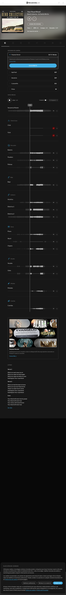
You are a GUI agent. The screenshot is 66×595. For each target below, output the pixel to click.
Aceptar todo (57, 583)
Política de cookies (31, 590)
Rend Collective (32, 14)
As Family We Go (43, 14)
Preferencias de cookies (11, 579)
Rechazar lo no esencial (45, 583)
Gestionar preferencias (29, 583)
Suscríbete (33, 65)
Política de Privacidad (42, 590)
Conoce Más (12, 61)
